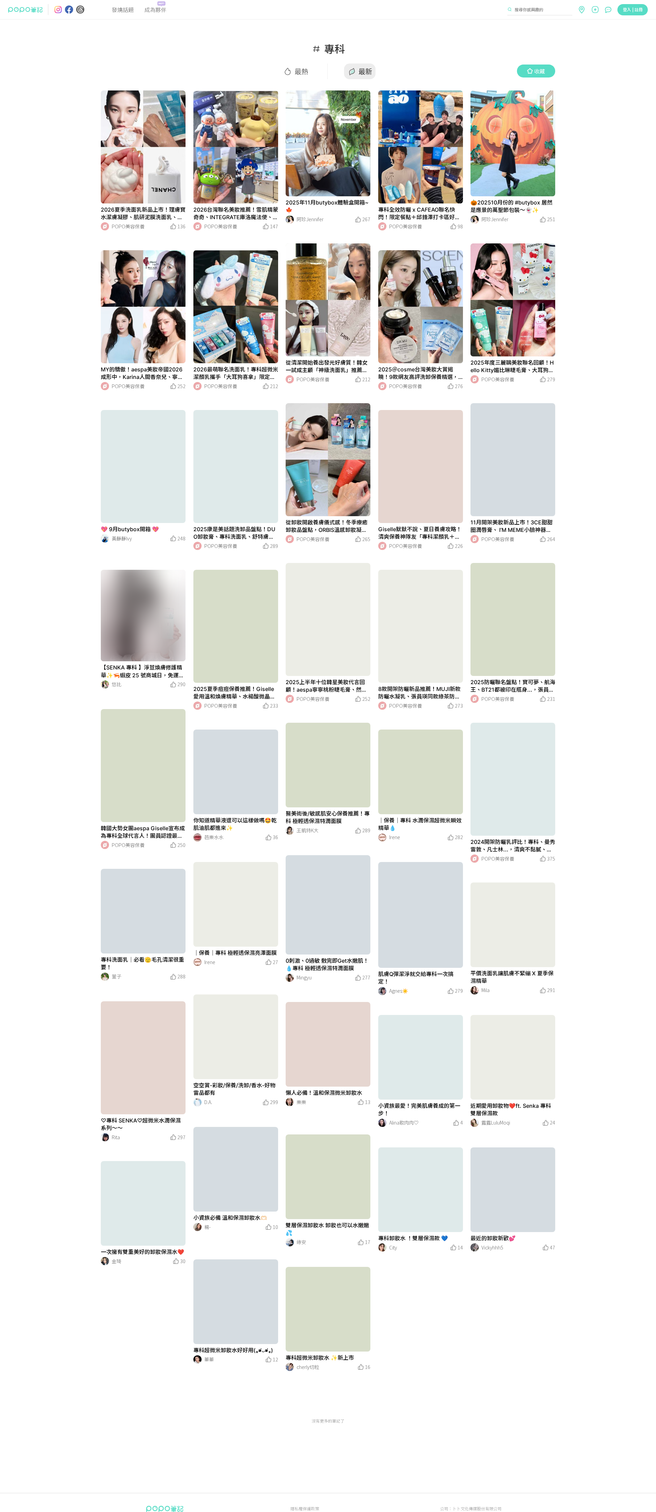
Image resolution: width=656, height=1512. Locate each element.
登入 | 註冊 (633, 9)
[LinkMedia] (143, 146)
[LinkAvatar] (105, 226)
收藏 (539, 71)
